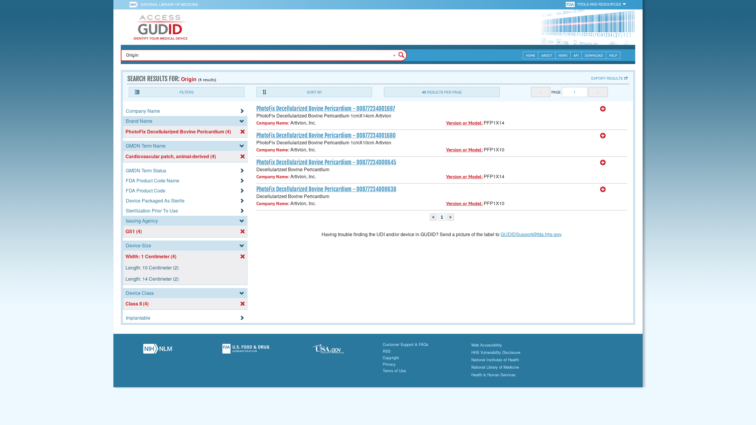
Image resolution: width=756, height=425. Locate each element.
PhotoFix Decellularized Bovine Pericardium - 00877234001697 (325, 108)
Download (594, 55)
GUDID (160, 27)
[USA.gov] (334, 350)
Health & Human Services (493, 374)
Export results (607, 78)
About (546, 55)
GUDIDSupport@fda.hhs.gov (531, 234)
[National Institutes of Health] (135, 4)
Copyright (391, 357)
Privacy (389, 364)
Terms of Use (394, 370)
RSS (387, 351)
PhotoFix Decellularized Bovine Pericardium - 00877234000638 (326, 189)
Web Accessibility (486, 345)
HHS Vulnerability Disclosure (495, 352)
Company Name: (272, 123)
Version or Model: (464, 123)
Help (613, 55)
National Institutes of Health (495, 359)
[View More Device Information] (603, 109)
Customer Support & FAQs (405, 344)
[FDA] (571, 3)
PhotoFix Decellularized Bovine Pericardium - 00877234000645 (326, 162)
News (562, 55)
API (576, 55)
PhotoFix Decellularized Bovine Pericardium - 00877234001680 (326, 135)
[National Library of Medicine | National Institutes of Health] (157, 350)
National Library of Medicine (169, 4)
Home (530, 55)
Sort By (314, 91)
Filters (187, 91)
